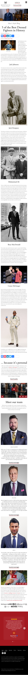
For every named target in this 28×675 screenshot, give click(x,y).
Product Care (20, 642)
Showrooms (10, 642)
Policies (15, 642)
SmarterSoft (21, 661)
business (6, 593)
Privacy (6, 642)
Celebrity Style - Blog (8, 38)
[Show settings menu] (20, 584)
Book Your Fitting (17, 5)
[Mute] (17, 584)
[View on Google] (14, 625)
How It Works (14, 379)
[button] (3, 624)
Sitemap (24, 642)
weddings (10, 593)
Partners (5, 643)
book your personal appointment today (14, 600)
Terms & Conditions (14, 650)
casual (18, 593)
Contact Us (17, 2)
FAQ (2, 643)
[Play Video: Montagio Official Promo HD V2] (14, 576)
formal (14, 593)
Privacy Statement (4, 650)
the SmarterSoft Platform (10, 661)
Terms (3, 642)
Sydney (10, 367)
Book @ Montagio (14, 462)
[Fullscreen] (25, 584)
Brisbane (15, 367)
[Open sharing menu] (23, 584)
